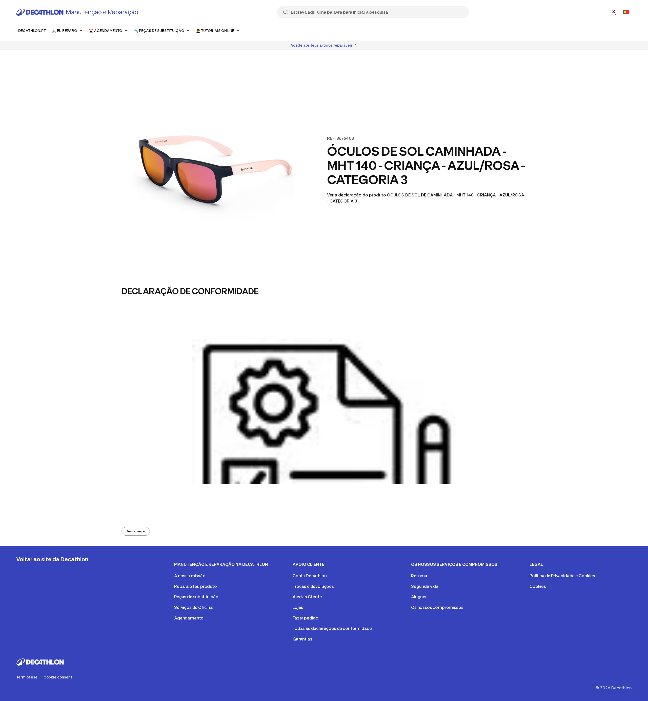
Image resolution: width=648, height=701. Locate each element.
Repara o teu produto (195, 586)
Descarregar (136, 531)
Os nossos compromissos (437, 607)
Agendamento (189, 617)
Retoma (419, 575)
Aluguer (419, 596)
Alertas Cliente (307, 596)
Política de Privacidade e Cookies (562, 575)
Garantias (302, 639)
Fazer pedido (305, 617)
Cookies (538, 586)
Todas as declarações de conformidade (332, 628)
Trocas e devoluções (313, 586)
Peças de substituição (196, 596)
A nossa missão (190, 575)
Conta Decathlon (310, 575)
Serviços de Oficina (193, 607)
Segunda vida (424, 586)
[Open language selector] (626, 12)
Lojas (298, 607)
